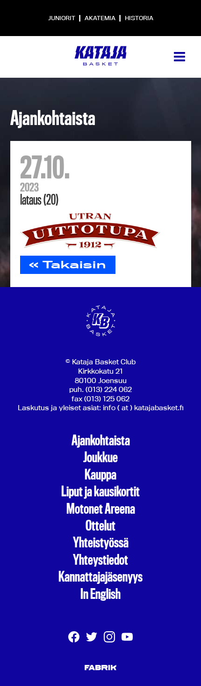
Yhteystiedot (100, 560)
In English (100, 594)
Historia (139, 18)
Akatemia (101, 18)
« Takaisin (67, 264)
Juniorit (62, 18)
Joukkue (100, 457)
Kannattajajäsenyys (100, 577)
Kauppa (100, 475)
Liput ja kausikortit (100, 492)
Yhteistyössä (101, 543)
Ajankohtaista (101, 441)
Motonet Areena (100, 509)
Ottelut (100, 526)
